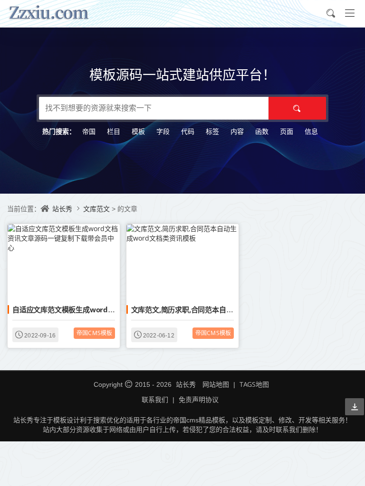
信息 (311, 131)
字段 (163, 131)
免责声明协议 (199, 399)
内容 (237, 131)
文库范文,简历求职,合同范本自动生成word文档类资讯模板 (223, 309)
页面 (286, 131)
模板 (138, 131)
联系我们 (155, 399)
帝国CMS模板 (94, 333)
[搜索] (297, 108)
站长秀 (62, 208)
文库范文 (97, 208)
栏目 (113, 131)
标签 (212, 131)
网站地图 (215, 384)
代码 (187, 131)
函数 (262, 131)
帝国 (89, 131)
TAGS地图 (254, 384)
